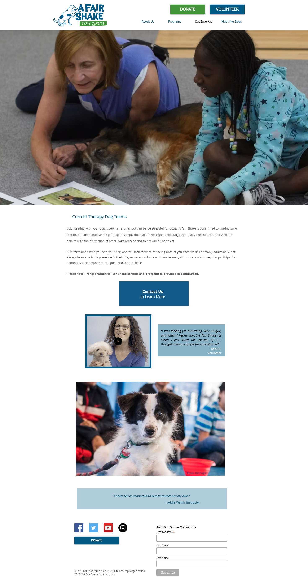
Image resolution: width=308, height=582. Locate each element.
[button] (178, 22)
